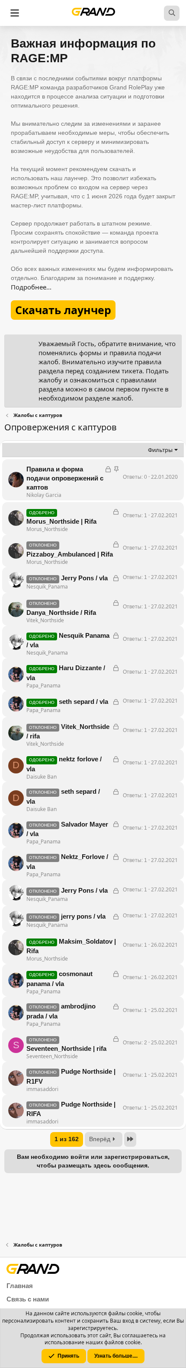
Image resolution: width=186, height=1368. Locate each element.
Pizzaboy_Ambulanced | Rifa (69, 554)
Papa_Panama (43, 685)
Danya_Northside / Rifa (61, 612)
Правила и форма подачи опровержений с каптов (64, 478)
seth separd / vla (83, 701)
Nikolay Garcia (43, 495)
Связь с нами (27, 1299)
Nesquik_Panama (47, 586)
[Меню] (14, 13)
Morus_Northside (47, 529)
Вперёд (99, 1139)
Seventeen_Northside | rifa (66, 1048)
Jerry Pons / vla (84, 578)
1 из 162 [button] (67, 1139)
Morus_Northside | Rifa (61, 521)
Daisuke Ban (41, 776)
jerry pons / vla (83, 916)
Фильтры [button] (160, 450)
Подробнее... (31, 287)
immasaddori (42, 1089)
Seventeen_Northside (52, 1056)
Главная (19, 1285)
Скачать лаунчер (63, 309)
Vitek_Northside (45, 620)
